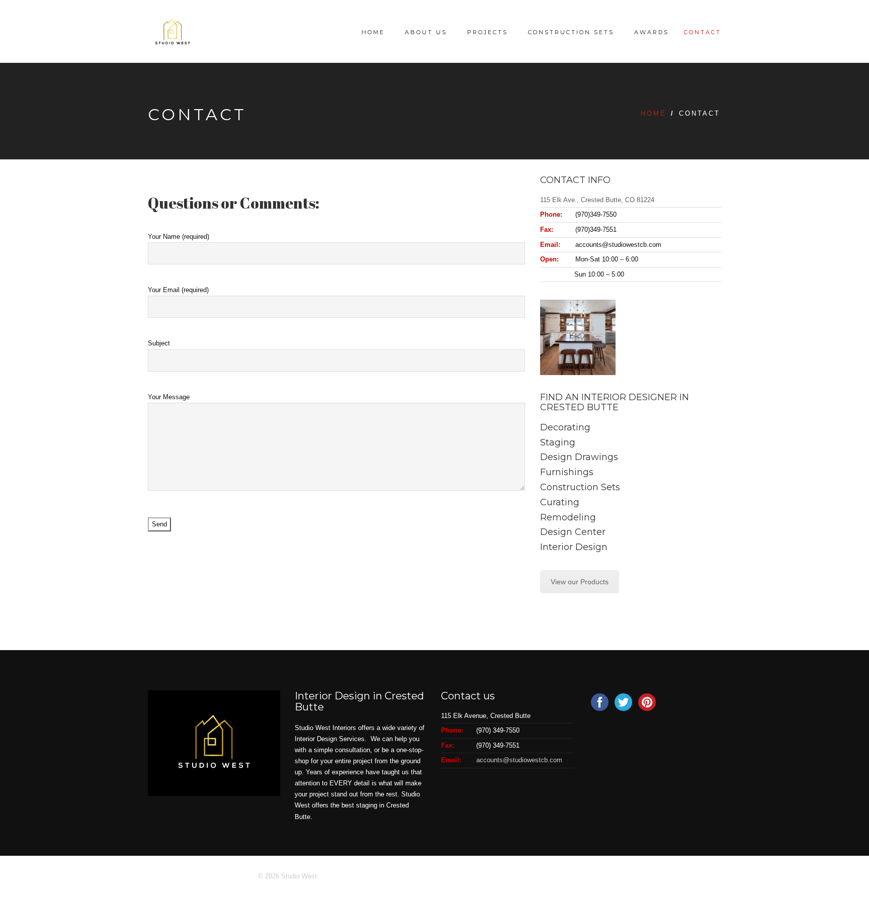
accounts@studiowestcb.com (519, 760)
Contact (702, 32)
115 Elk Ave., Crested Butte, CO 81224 (597, 200)
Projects (487, 32)
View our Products (580, 582)
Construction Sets (571, 32)
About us (426, 32)
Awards (651, 32)
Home (373, 32)
